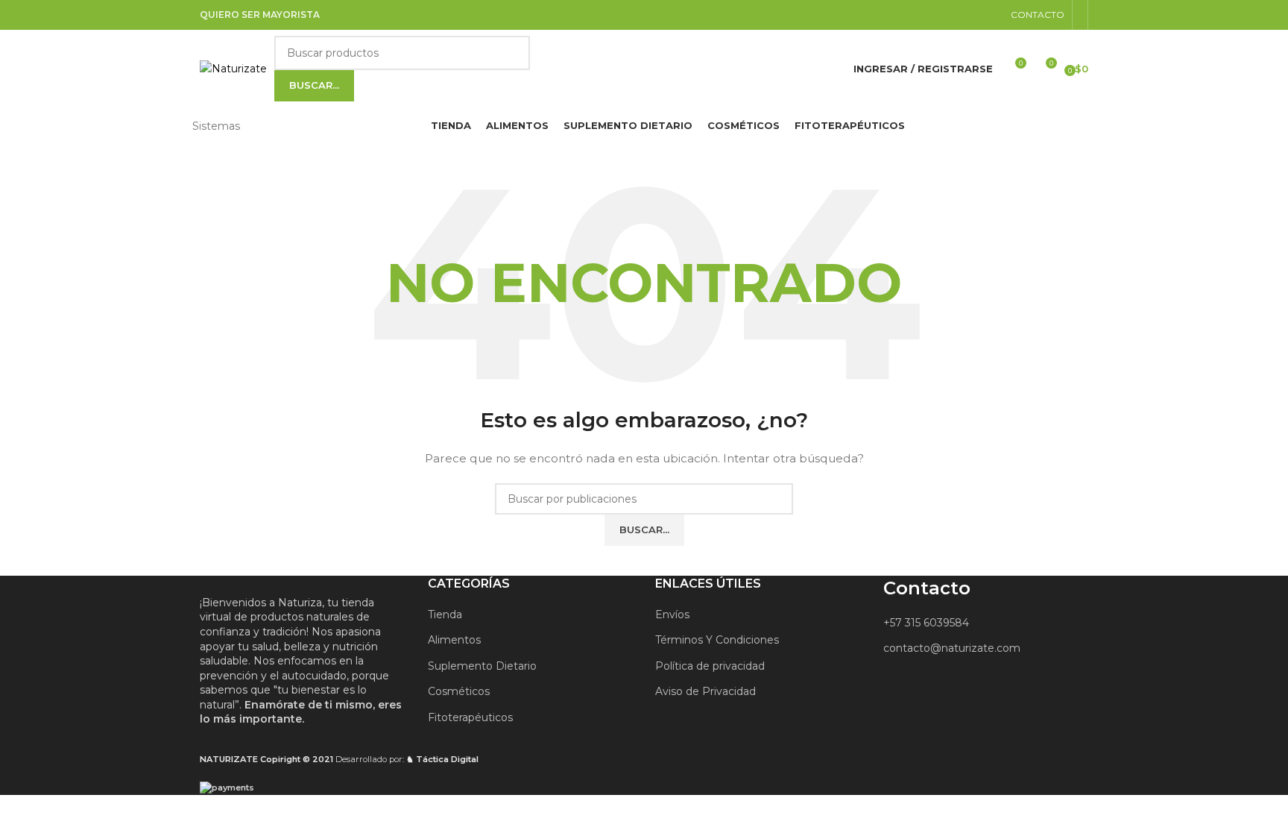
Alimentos (454, 640)
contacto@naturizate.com (951, 648)
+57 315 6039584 (926, 622)
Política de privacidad (710, 666)
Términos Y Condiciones (717, 640)
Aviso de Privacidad (705, 691)
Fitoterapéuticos (470, 717)
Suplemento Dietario (482, 666)
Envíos (672, 614)
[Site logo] (233, 68)
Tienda (445, 614)
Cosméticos (459, 691)
